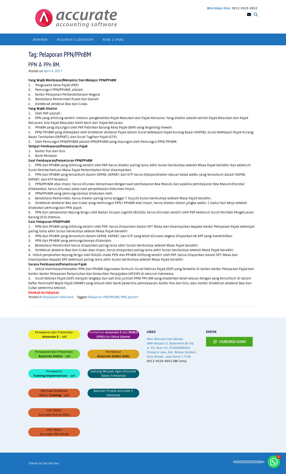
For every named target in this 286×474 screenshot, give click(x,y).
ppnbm (133, 297)
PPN (123, 297)
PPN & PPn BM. (44, 64)
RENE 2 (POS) (113, 40)
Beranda (40, 40)
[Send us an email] (249, 14)
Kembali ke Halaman (43, 293)
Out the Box (51, 463)
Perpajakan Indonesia (58, 297)
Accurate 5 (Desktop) (75, 40)
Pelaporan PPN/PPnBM (103, 297)
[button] (274, 462)
